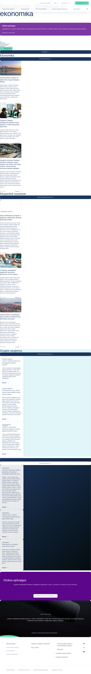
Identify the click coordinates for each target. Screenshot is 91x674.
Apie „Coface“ (35, 647)
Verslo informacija (10, 650)
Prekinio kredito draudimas (12, 647)
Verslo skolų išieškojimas (11, 654)
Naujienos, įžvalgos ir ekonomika (40, 643)
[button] (8, 8)
